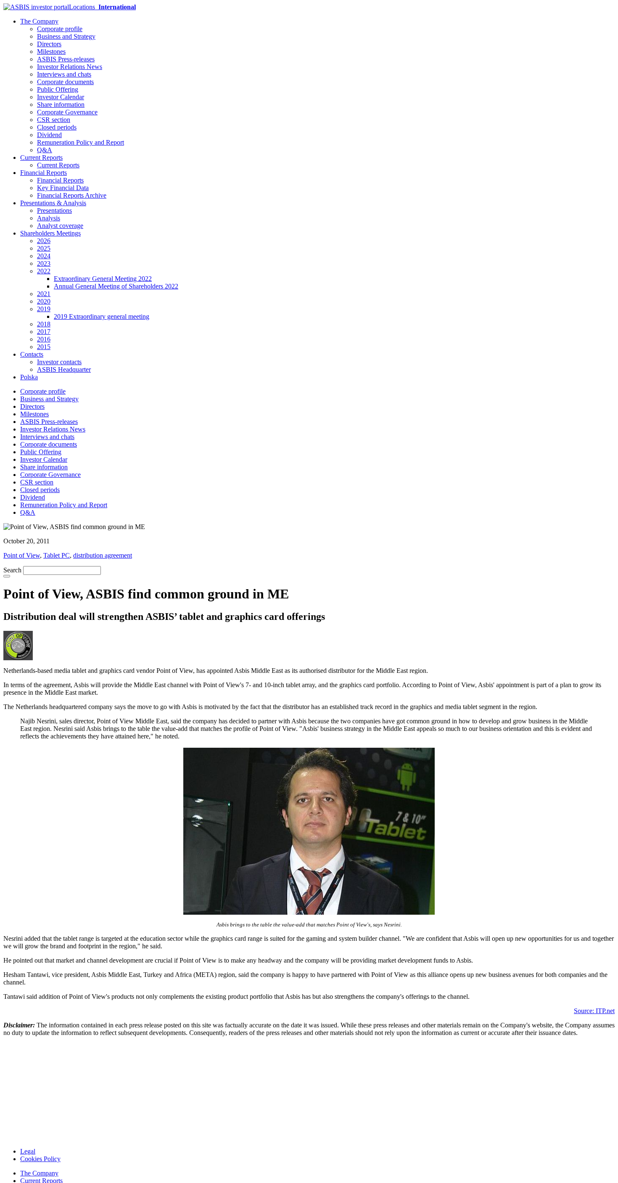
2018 (43, 324)
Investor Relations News (69, 66)
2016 (43, 339)
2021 (43, 293)
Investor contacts (59, 361)
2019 (43, 308)
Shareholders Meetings (50, 233)
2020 (43, 301)
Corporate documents (65, 81)
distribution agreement (102, 555)
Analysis (48, 218)
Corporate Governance (67, 112)
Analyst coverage (60, 225)
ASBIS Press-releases (66, 59)
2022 (43, 271)
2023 (43, 263)
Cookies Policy (40, 1158)
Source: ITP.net (594, 1010)
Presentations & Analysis (53, 202)
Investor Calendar (60, 97)
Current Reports (41, 157)
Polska (29, 377)
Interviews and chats (64, 74)
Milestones (51, 51)
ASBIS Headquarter (64, 369)
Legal (27, 1151)
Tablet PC (56, 555)
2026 (43, 240)
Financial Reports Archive (71, 195)
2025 (43, 248)
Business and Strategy (66, 36)
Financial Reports (43, 172)
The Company (39, 21)
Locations (102, 7)
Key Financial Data (63, 187)
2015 (43, 346)
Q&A (44, 149)
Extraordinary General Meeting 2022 (103, 278)
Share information (61, 104)
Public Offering (57, 89)
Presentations (54, 210)
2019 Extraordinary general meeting (101, 316)
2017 (43, 331)
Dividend (49, 134)
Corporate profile (59, 28)
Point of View (21, 555)
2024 (43, 255)
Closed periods (57, 127)
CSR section (53, 119)
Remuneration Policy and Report (80, 142)
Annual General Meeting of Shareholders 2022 (116, 286)
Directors (49, 44)
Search (12, 570)
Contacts (31, 354)
